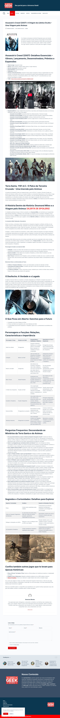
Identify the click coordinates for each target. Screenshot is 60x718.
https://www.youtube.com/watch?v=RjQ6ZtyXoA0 (22, 78)
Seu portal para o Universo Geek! (27, 5)
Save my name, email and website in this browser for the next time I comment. (23, 642)
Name (10, 628)
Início (8, 13)
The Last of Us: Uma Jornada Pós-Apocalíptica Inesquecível (25, 663)
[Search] (4, 13)
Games (12, 13)
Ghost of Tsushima (12, 577)
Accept (5, 713)
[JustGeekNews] (12, 680)
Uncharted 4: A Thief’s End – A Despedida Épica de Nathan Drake (53, 663)
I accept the (14, 644)
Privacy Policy (16, 644)
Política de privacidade (7, 704)
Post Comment (12, 647)
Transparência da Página (36, 13)
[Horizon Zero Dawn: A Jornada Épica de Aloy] (5, 663)
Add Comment (12, 632)
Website (40, 628)
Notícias (17, 13)
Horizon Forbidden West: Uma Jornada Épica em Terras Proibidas (39, 663)
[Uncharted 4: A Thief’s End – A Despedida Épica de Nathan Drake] (46, 663)
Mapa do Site (45, 13)
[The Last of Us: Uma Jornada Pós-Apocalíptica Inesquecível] (18, 663)
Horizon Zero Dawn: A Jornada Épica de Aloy (11, 663)
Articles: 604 (30, 609)
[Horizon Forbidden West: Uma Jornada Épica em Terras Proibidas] (32, 663)
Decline (11, 713)
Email (25, 628)
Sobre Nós (23, 13)
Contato (28, 13)
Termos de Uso (6, 706)
